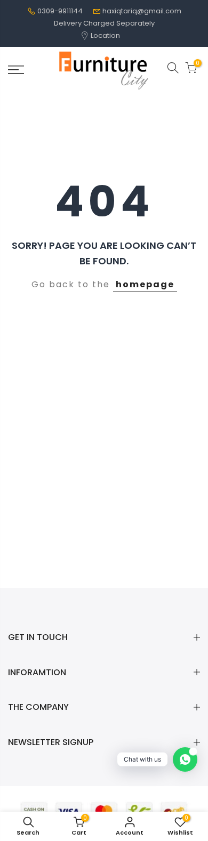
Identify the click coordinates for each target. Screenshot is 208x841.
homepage (145, 284)
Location (104, 35)
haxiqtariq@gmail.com (141, 11)
